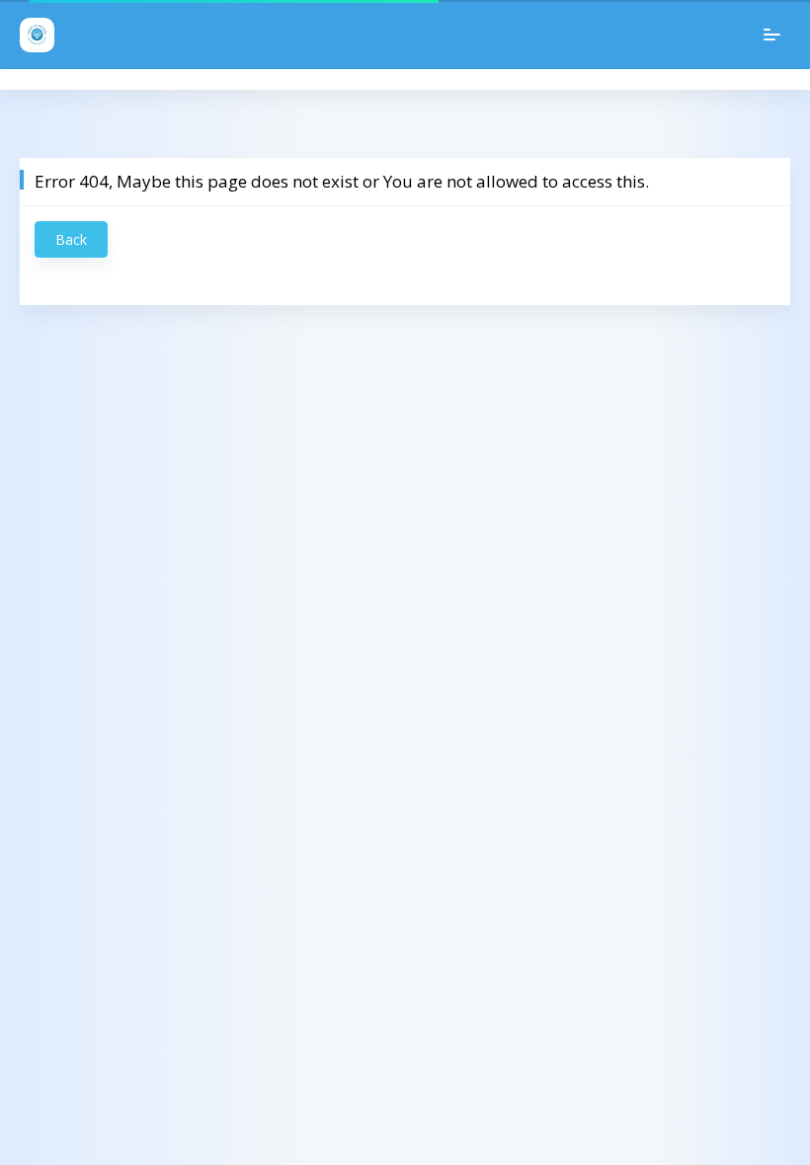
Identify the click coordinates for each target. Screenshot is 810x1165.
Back (71, 239)
